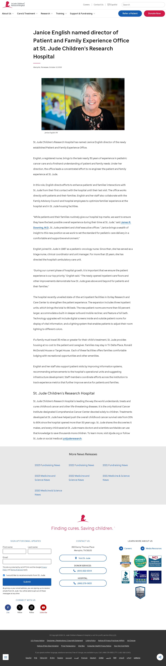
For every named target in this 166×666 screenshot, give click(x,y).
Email (5, 557)
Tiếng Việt (43, 658)
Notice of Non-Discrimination (48, 646)
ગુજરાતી (121, 658)
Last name (33, 547)
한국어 (52, 658)
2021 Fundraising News (115, 465)
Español (113, 4)
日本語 (101, 658)
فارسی (108, 658)
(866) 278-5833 (84, 583)
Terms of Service (17, 570)
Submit (27, 581)
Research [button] (45, 13)
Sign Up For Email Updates (26, 541)
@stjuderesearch (72, 438)
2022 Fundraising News (81, 465)
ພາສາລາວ (137, 658)
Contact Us (98, 4)
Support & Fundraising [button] (81, 13)
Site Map (81, 646)
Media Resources (154, 548)
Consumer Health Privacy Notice (99, 646)
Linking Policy (91, 640)
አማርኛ (129, 658)
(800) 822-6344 (84, 570)
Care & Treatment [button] (26, 13)
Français (84, 658)
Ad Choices (131, 640)
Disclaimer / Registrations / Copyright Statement (65, 640)
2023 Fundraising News (47, 465)
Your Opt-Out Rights (121, 646)
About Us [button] (6, 13)
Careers (86, 4)
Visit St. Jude (84, 558)
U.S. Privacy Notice (37, 640)
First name (8, 547)
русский (69, 658)
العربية (76, 658)
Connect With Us (26, 600)
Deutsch (93, 658)
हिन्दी (114, 658)
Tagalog (60, 658)
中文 (35, 658)
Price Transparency (68, 646)
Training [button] (60, 13)
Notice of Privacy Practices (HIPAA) (111, 640)
